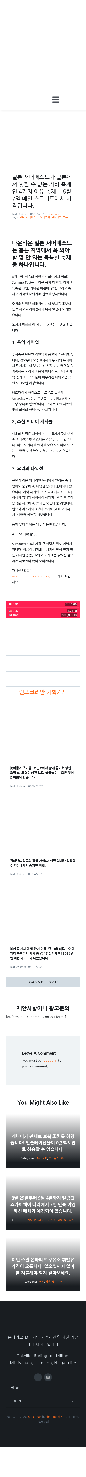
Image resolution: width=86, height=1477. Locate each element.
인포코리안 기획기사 (43, 692)
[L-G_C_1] (43, 657)
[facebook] (38, 1377)
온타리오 (56, 217)
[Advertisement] (43, 44)
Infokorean (34, 1416)
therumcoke (54, 1416)
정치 (62, 1158)
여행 (59, 1220)
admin (55, 214)
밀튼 (21, 217)
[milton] (43, 117)
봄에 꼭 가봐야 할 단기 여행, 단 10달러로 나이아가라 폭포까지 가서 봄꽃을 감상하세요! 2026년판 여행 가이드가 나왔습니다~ (42, 953)
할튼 (65, 217)
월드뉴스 (54, 1158)
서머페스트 (32, 217)
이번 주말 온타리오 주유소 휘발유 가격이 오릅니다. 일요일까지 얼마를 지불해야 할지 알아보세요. (42, 1266)
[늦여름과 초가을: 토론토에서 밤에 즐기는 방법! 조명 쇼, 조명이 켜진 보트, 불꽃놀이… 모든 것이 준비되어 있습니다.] (43, 704)
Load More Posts (43, 982)
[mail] (48, 1377)
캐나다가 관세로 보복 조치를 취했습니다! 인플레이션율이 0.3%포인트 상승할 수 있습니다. (43, 1143)
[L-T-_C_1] (43, 673)
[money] (43, 624)
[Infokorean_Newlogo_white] (43, 1318)
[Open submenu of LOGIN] (72, 1400)
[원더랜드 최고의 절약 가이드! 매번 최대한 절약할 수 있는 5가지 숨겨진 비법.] (43, 797)
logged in (50, 1060)
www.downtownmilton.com (34, 576)
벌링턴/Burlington (38, 1220)
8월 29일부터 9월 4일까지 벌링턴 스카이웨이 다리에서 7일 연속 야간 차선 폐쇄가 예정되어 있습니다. (43, 1204)
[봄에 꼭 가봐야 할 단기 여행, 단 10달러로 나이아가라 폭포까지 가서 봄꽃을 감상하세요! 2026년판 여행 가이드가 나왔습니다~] (43, 885)
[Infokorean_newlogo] (25, 98)
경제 (38, 1158)
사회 (44, 1158)
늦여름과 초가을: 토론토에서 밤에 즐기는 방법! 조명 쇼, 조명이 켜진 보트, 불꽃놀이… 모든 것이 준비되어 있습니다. (42, 772)
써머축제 (45, 217)
